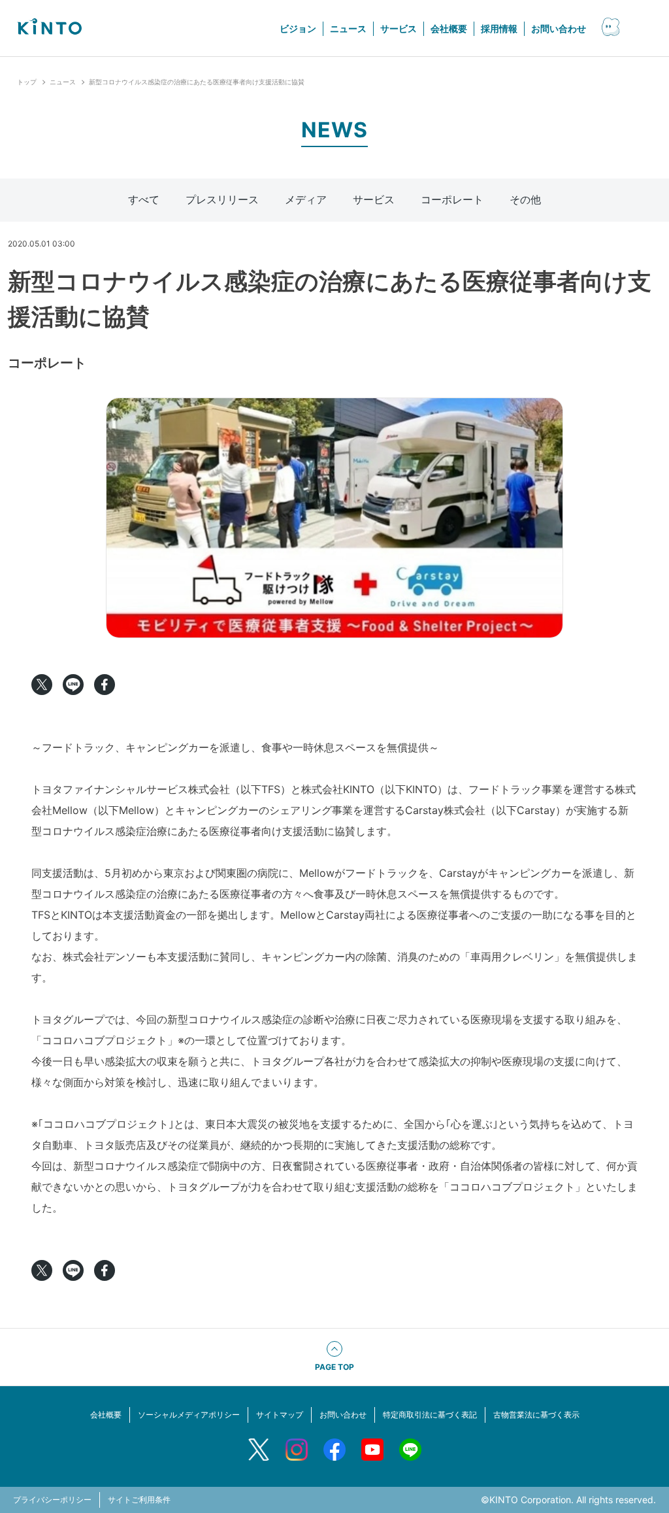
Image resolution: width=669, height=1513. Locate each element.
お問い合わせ (558, 28)
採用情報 (499, 28)
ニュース (348, 28)
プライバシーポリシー (52, 1499)
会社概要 (449, 28)
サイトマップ (279, 1415)
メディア (306, 199)
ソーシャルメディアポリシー (189, 1415)
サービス (398, 28)
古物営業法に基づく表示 (536, 1415)
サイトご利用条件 (139, 1499)
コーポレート (452, 199)
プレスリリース (222, 199)
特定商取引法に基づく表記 (430, 1415)
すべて (143, 199)
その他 (525, 199)
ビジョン (298, 28)
